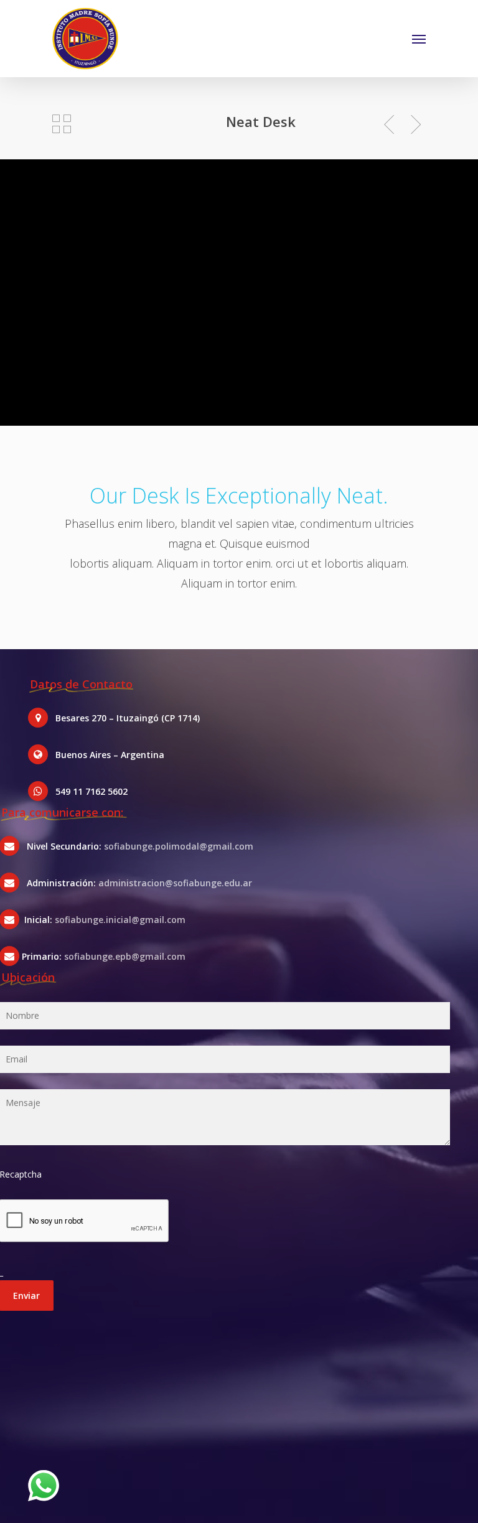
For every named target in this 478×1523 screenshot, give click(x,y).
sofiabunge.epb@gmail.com (124, 956)
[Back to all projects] (61, 123)
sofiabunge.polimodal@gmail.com (178, 846)
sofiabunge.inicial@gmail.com (120, 920)
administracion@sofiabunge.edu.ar (175, 883)
